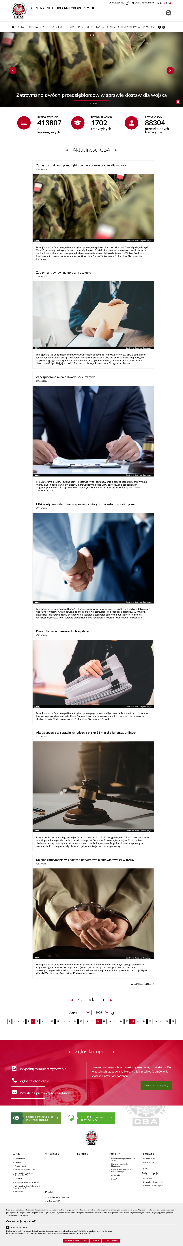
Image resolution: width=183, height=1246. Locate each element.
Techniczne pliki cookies (18, 1227)
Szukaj (113, 1013)
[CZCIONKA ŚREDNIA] (159, 3)
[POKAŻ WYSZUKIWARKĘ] (169, 12)
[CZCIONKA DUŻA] (161, 3)
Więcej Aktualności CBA (141, 984)
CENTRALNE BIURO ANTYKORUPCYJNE (63, 8)
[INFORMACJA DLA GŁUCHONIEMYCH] (128, 3)
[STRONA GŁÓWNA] (13, 27)
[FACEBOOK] (160, 27)
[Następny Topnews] (170, 70)
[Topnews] (12, 70)
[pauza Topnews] (178, 101)
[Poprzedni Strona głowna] (13, 1118)
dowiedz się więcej (155, 1085)
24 (132, 1020)
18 (97, 1020)
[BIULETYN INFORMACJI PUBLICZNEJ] (170, 3)
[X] (164, 27)
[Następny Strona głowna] (166, 1118)
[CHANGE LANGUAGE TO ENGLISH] (165, 3)
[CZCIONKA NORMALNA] (157, 3)
